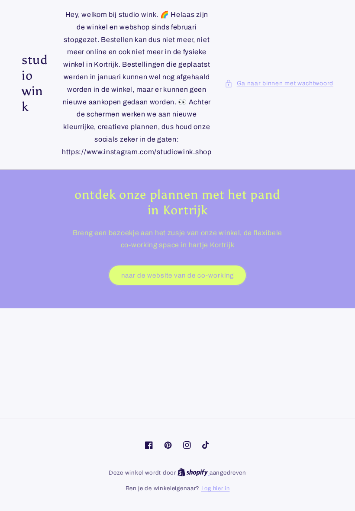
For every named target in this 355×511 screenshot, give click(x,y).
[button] (279, 83)
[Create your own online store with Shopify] (194, 473)
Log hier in (215, 488)
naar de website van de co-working (177, 275)
